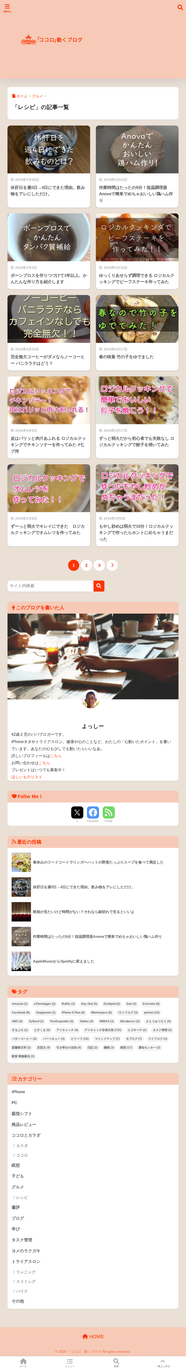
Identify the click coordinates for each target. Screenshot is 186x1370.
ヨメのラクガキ (26, 1251)
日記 (92, 1047)
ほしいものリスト (26, 777)
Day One (89, 1004)
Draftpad (112, 1004)
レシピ (22, 1197)
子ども (18, 1176)
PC (14, 1102)
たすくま (42, 1030)
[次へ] (112, 565)
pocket (152, 1012)
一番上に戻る (162, 1366)
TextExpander (61, 1021)
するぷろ (20, 1030)
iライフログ (128, 1012)
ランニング (26, 1272)
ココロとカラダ (26, 1135)
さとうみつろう (158, 1021)
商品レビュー (24, 1124)
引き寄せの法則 (68, 1047)
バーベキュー (54, 1038)
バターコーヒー (24, 1038)
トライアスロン (26, 1261)
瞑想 (126, 1047)
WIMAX (107, 1021)
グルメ (18, 1187)
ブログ (18, 1218)
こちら (56, 756)
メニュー (70, 1366)
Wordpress (130, 1021)
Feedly (109, 821)
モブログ (134, 1038)
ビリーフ (80, 1038)
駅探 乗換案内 (23, 1056)
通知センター (149, 1047)
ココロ (22, 1155)
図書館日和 (21, 1047)
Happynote (45, 1012)
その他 (18, 1301)
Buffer (68, 1004)
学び (16, 1229)
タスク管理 (162, 1030)
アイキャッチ (67, 1030)
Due (131, 1004)
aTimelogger (44, 1004)
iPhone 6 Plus (73, 1012)
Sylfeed (36, 1021)
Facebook (93, 821)
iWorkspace (101, 1012)
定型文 (43, 1047)
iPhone (18, 1092)
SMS (17, 1021)
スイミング (26, 1281)
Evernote (151, 1004)
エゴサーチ (137, 1030)
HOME (96, 1336)
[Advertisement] (135, 42)
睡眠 (109, 1047)
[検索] (98, 586)
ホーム (23, 1366)
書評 (16, 1207)
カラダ (22, 1146)
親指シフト (22, 1113)
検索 (116, 1366)
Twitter (86, 1021)
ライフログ (157, 1038)
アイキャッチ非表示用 (103, 1030)
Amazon (20, 1004)
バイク (22, 1291)
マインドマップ (107, 1038)
